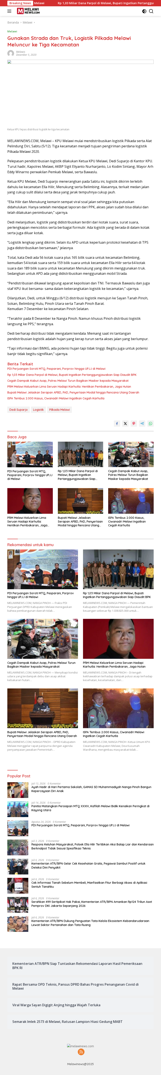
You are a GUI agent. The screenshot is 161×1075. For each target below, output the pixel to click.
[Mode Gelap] (144, 11)
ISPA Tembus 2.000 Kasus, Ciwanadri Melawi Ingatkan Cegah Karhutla (55, 398)
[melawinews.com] (28, 11)
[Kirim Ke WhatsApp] (150, 423)
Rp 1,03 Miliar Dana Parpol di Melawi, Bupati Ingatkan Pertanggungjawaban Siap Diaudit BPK (71, 375)
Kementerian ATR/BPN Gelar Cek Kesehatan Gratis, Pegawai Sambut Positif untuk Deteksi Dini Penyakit (88, 865)
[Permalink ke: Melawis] (10, 53)
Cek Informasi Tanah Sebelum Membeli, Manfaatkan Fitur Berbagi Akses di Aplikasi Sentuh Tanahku (89, 884)
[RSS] (81, 1052)
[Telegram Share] (142, 423)
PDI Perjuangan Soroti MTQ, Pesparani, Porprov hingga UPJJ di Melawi (56, 369)
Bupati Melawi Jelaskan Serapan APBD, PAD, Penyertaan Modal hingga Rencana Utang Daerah (73, 392)
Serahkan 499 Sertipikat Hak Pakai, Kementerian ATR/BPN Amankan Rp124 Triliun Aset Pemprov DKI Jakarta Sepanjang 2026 (91, 903)
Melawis (20, 52)
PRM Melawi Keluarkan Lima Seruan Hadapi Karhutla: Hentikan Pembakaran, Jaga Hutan (69, 386)
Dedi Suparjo (18, 410)
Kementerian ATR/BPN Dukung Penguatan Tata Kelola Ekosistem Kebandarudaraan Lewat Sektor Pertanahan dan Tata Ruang (90, 923)
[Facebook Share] (117, 423)
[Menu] (10, 11)
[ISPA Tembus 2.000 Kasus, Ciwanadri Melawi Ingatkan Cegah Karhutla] (131, 501)
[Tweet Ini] (125, 423)
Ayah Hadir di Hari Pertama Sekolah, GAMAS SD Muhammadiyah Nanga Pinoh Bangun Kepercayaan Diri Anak (91, 789)
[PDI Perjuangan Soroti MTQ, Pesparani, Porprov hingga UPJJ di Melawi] (30, 454)
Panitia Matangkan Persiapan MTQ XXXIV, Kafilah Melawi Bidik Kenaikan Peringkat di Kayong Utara (90, 808)
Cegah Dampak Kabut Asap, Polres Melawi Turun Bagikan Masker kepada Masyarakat (68, 381)
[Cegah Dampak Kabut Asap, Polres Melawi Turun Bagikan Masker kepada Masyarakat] (131, 454)
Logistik (38, 410)
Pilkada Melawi (59, 410)
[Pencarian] (151, 11)
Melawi (12, 31)
